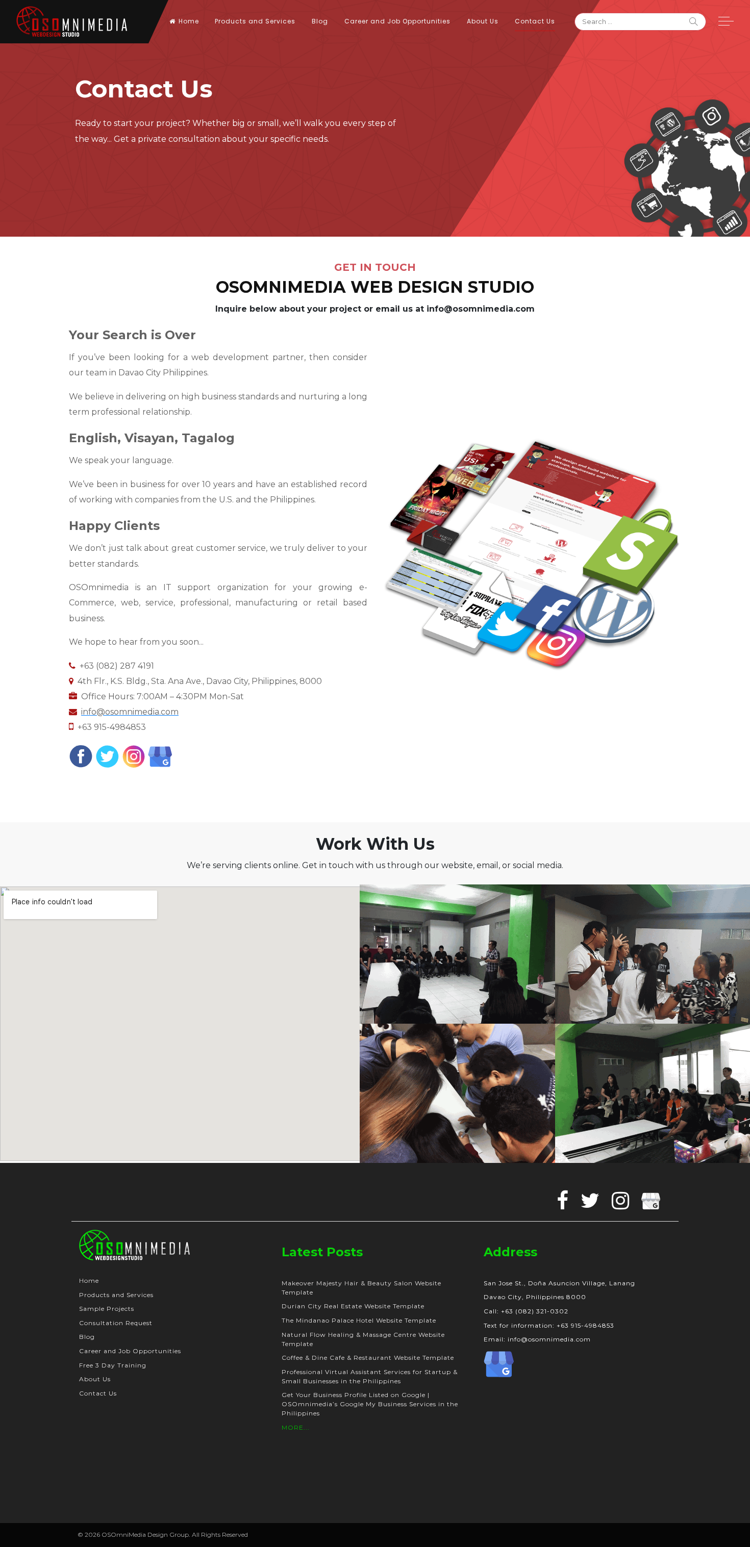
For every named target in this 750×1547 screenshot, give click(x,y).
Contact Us (535, 21)
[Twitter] (107, 755)
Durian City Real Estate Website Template (353, 1306)
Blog (320, 21)
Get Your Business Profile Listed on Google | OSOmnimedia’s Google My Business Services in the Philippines (370, 1404)
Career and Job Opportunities (397, 21)
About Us (482, 21)
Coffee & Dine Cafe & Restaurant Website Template (368, 1357)
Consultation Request (116, 1323)
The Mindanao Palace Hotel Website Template (359, 1320)
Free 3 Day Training (112, 1365)
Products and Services (255, 21)
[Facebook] (81, 755)
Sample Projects (106, 1308)
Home (189, 21)
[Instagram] (134, 755)
